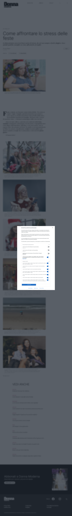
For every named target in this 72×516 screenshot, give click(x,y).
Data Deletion (30, 288)
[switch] (48, 246)
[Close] (53, 228)
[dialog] (36, 258)
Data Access (36, 288)
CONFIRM (29, 284)
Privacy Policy (41, 288)
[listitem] (36, 244)
